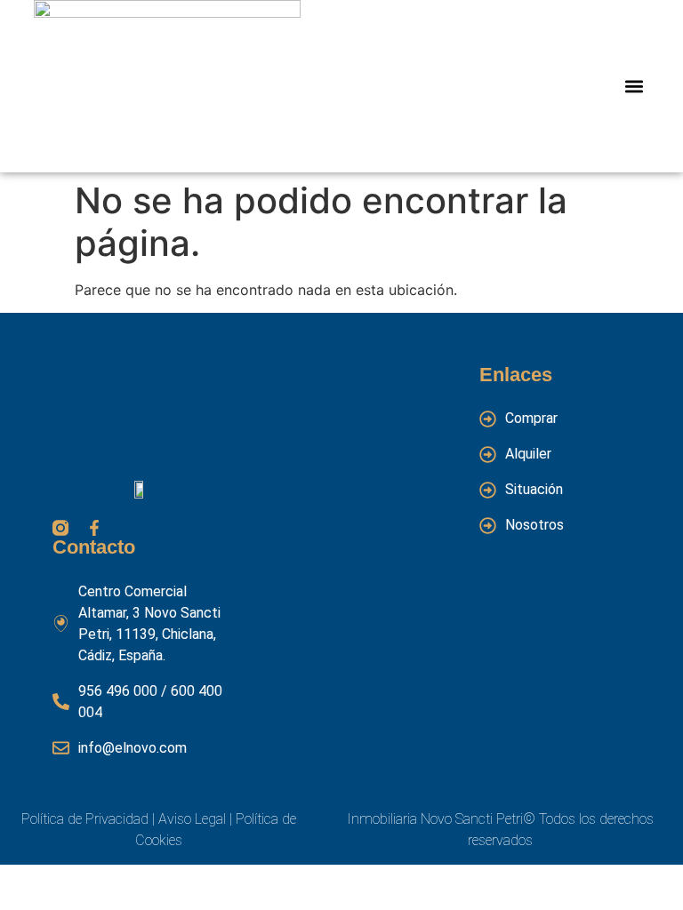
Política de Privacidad (85, 818)
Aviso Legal (190, 818)
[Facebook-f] (94, 528)
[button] (634, 86)
